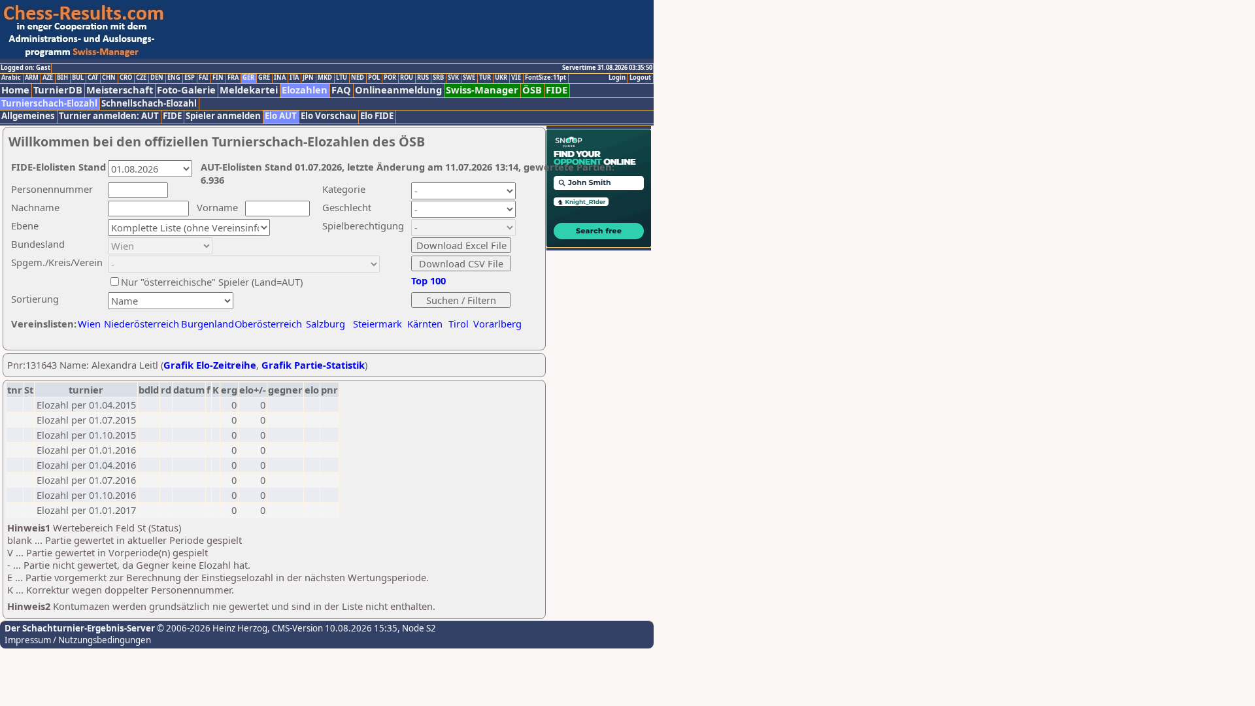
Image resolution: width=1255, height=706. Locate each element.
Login (617, 78)
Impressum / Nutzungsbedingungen (78, 640)
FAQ (341, 90)
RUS (423, 78)
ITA (294, 78)
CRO (126, 78)
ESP (189, 78)
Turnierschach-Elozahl (49, 103)
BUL (78, 78)
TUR (485, 78)
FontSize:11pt (545, 78)
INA (280, 78)
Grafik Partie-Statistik (313, 364)
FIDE (556, 90)
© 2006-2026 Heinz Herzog (211, 628)
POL (374, 78)
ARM (32, 78)
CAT (93, 78)
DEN (156, 78)
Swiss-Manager (482, 90)
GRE (264, 78)
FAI (204, 78)
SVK (453, 78)
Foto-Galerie (186, 90)
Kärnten (425, 323)
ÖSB (532, 90)
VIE (516, 78)
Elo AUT (281, 116)
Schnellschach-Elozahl (149, 103)
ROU (406, 78)
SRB (438, 78)
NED (357, 78)
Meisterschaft (119, 90)
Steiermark (377, 323)
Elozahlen (304, 90)
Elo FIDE (376, 116)
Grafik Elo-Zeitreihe (209, 364)
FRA (233, 78)
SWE (469, 78)
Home (15, 90)
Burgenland (207, 323)
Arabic (11, 78)
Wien (89, 323)
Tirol (458, 323)
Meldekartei (249, 90)
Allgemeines (28, 116)
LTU (341, 78)
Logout (640, 78)
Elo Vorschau (328, 116)
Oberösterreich (268, 323)
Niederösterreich (139, 323)
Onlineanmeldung (398, 90)
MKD (325, 78)
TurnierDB (57, 90)
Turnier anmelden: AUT (109, 116)
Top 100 (428, 280)
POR (390, 78)
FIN (218, 78)
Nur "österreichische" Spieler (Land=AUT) (212, 281)
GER (248, 78)
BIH (62, 78)
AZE (47, 78)
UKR (501, 78)
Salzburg (325, 323)
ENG (173, 78)
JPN (308, 78)
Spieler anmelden (223, 116)
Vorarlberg (497, 323)
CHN (109, 78)
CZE (141, 78)
